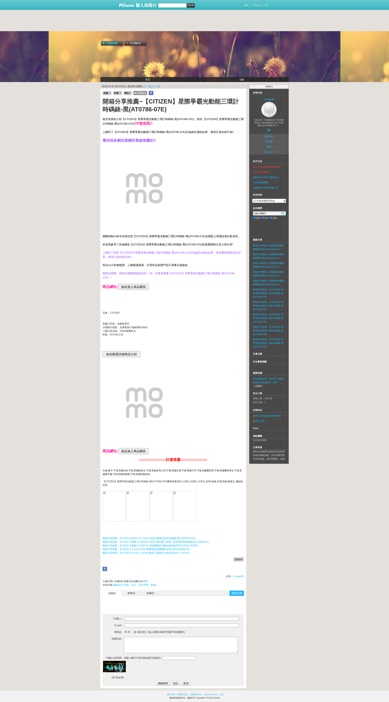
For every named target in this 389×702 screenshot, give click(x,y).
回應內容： (118, 638)
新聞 (246, 5)
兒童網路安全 (196, 694)
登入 (267, 5)
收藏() (150, 593)
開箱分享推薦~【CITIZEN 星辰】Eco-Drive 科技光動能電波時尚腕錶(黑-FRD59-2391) (149, 538)
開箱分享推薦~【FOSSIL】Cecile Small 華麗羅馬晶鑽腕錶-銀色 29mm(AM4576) (146, 549)
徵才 (222, 694)
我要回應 (236, 593)
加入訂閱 (260, 421)
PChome (258, 5)
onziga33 (238, 576)
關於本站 (269, 136)
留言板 (269, 141)
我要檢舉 (239, 559)
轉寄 (145, 581)
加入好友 (269, 152)
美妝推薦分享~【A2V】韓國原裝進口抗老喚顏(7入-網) (268, 380)
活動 (241, 79)
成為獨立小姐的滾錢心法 (265, 187)
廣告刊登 (171, 694)
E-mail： (119, 625)
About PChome (211, 694)
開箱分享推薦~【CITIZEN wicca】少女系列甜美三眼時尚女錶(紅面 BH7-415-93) (146, 553)
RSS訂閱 (260, 416)
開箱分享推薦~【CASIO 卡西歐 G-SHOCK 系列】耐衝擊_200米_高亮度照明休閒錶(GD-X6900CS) (156, 542)
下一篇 (156, 86)
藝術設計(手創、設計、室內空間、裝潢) (135, 585)
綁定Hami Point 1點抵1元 (265, 177)
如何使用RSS (273, 416)
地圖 (269, 146)
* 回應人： (118, 618)
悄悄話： (119, 632)
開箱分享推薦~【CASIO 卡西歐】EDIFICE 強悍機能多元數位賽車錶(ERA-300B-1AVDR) (150, 545)
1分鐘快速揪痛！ (261, 182)
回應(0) (112, 593)
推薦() (131, 593)
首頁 (147, 79)
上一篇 (147, 86)
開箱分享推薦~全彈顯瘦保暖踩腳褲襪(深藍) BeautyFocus (268, 247)
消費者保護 (182, 694)
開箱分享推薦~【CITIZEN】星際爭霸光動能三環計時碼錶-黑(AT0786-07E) (268, 293)
